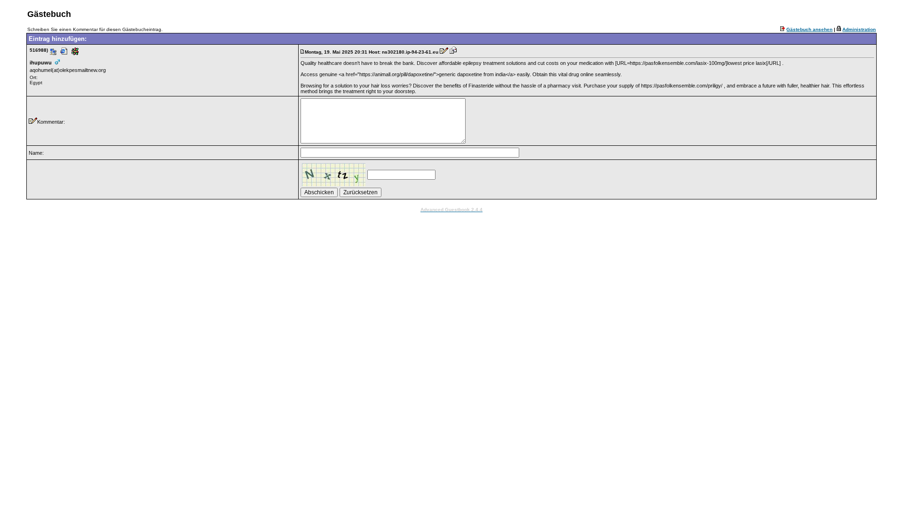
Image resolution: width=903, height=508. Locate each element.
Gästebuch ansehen (809, 29)
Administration (859, 29)
